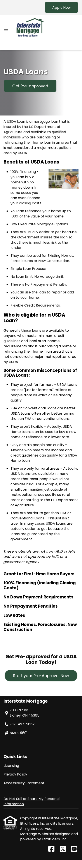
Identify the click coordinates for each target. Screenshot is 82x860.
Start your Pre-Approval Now (41, 675)
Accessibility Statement (23, 783)
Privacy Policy (15, 774)
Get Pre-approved (30, 86)
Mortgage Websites (37, 833)
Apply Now (61, 7)
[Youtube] (74, 849)
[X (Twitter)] (62, 849)
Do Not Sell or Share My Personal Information (31, 801)
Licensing (11, 765)
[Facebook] (51, 849)
